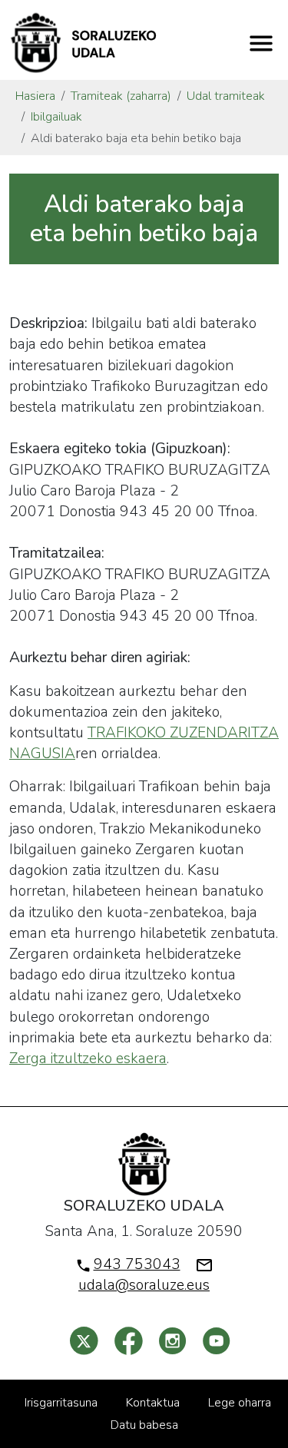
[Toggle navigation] (261, 43)
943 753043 (137, 1264)
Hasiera (35, 96)
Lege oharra (239, 1402)
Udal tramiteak (226, 96)
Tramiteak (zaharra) (121, 96)
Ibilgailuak (56, 116)
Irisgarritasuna (61, 1402)
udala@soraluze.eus (144, 1285)
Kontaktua (153, 1402)
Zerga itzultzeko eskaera (88, 1059)
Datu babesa (144, 1425)
